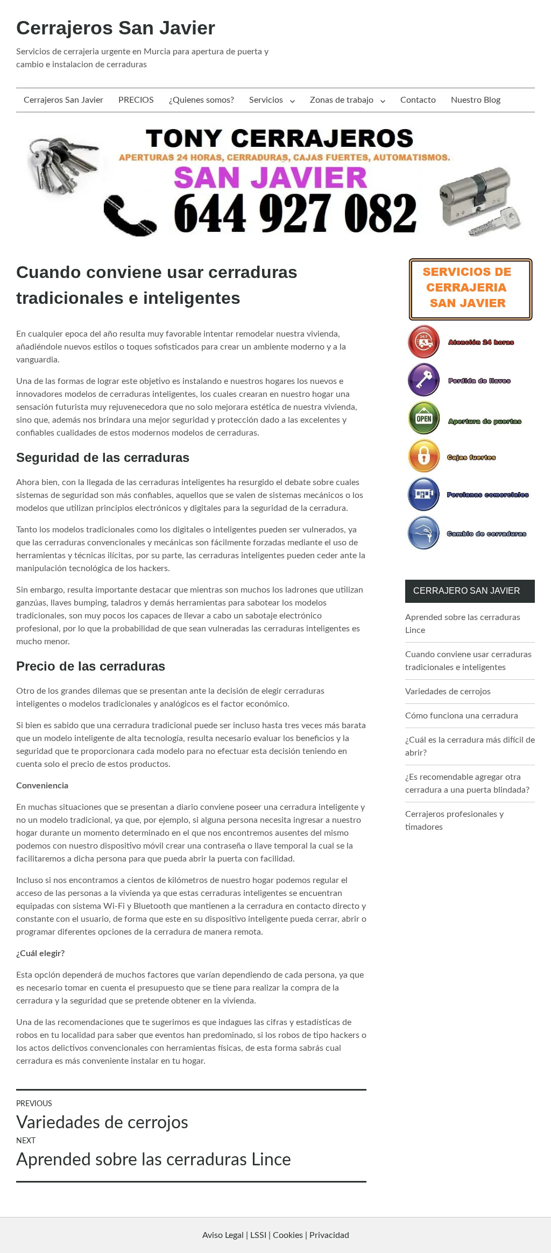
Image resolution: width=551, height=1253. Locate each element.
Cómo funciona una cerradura (461, 715)
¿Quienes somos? (201, 100)
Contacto (418, 100)
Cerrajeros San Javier (115, 28)
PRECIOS (136, 100)
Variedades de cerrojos (448, 691)
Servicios (266, 100)
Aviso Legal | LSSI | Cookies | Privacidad (275, 1235)
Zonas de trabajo (341, 100)
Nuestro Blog (475, 100)
